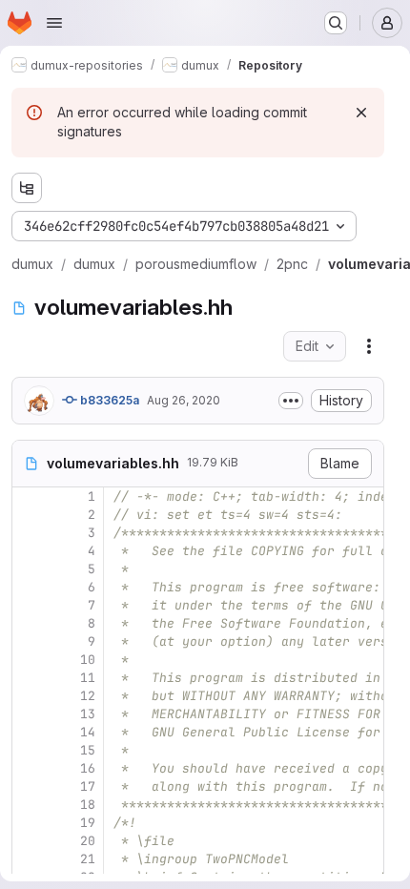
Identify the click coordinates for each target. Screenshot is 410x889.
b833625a (108, 400)
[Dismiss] (361, 112)
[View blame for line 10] (28, 660)
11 (87, 678)
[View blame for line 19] (28, 823)
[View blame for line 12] (28, 696)
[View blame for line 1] (28, 496)
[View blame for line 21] (28, 859)
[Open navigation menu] (54, 23)
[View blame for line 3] (28, 533)
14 (87, 732)
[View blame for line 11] (28, 678)
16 (87, 768)
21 (87, 859)
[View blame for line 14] (28, 732)
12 (87, 696)
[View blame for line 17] (28, 786)
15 (87, 750)
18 (87, 804)
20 (87, 841)
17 (87, 786)
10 (87, 659)
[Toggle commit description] (290, 400)
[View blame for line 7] (28, 605)
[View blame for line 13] (28, 714)
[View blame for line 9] (28, 641)
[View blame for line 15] (28, 750)
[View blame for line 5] (28, 569)
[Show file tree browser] (26, 188)
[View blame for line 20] (28, 841)
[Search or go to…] (335, 22)
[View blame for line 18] (28, 805)
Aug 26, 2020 (183, 400)
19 (87, 823)
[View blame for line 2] (28, 515)
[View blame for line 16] (28, 768)
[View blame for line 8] (28, 623)
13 (87, 714)
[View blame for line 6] (28, 587)
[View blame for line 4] (28, 551)
